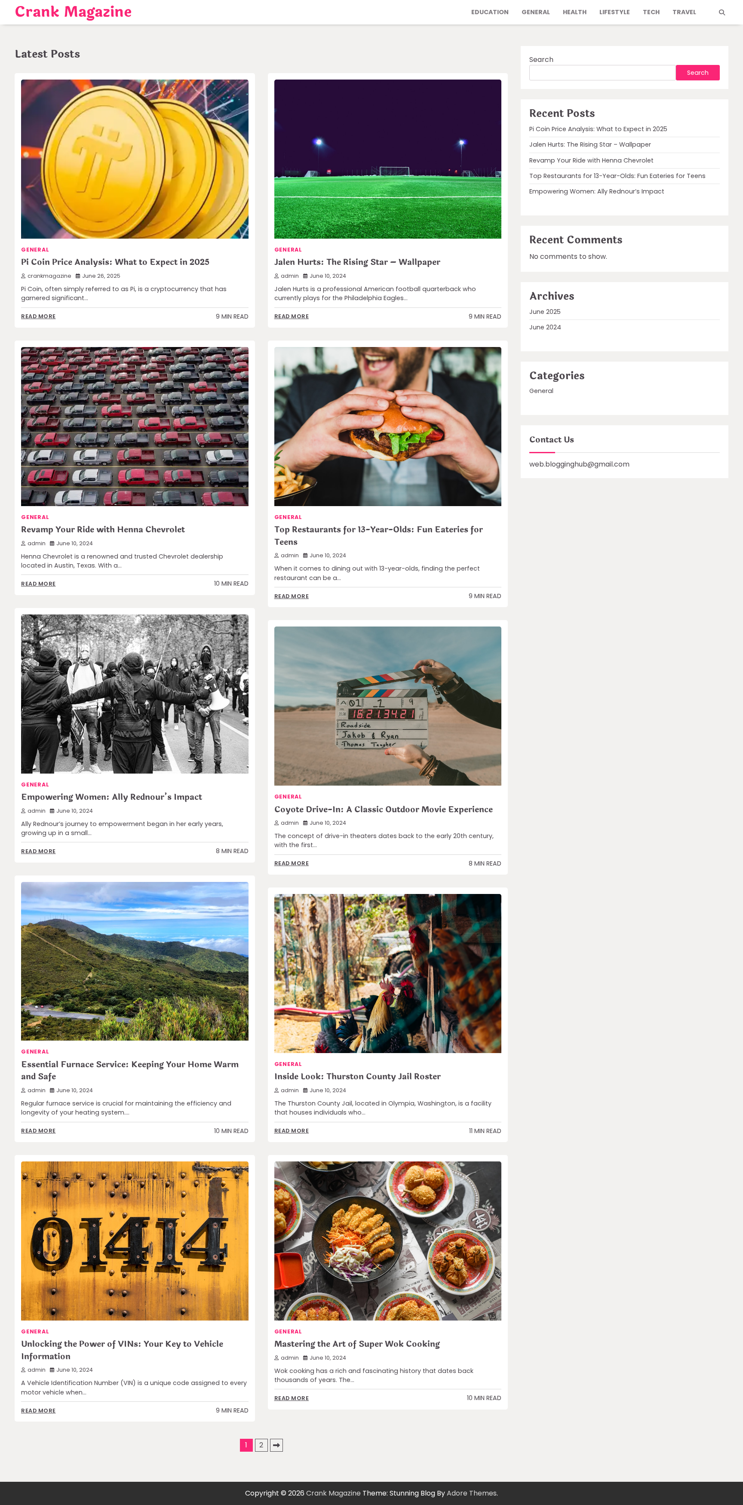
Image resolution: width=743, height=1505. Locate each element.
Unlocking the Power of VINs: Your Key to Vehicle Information (122, 1350)
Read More (38, 316)
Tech (651, 12)
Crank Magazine (73, 12)
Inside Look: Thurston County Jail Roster (357, 1076)
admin (290, 276)
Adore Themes (472, 1493)
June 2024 (545, 327)
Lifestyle (614, 12)
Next (276, 1445)
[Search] (721, 12)
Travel (684, 12)
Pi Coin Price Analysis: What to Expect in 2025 (115, 262)
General (536, 12)
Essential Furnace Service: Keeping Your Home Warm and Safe (130, 1071)
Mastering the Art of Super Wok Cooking (357, 1344)
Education (490, 12)
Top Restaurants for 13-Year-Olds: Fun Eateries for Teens (378, 536)
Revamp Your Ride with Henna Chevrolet (103, 529)
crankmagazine (49, 276)
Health (574, 12)
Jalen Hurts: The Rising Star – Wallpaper (357, 262)
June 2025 (545, 311)
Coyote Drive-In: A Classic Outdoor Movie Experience (383, 809)
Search (541, 59)
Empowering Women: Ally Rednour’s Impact (111, 797)
